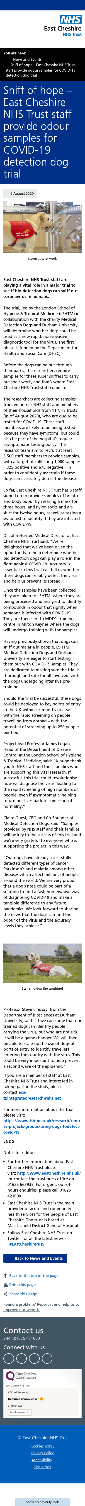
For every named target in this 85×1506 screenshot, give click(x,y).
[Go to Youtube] (34, 1358)
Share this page (23, 1293)
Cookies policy (42, 1446)
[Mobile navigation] (74, 5)
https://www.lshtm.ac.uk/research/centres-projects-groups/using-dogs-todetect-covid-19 (41, 1126)
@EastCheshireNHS (26, 1244)
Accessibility (42, 1460)
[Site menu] (56, 5)
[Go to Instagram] (47, 1358)
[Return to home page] (63, 28)
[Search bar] (65, 5)
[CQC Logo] (21, 1380)
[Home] (4, 59)
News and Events (27, 59)
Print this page (22, 1284)
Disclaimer (42, 1467)
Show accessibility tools (42, 1502)
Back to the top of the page (33, 1275)
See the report (17, 1412)
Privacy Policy (42, 1453)
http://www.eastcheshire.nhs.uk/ (49, 1173)
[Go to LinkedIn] (21, 1358)
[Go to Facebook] (8, 1358)
